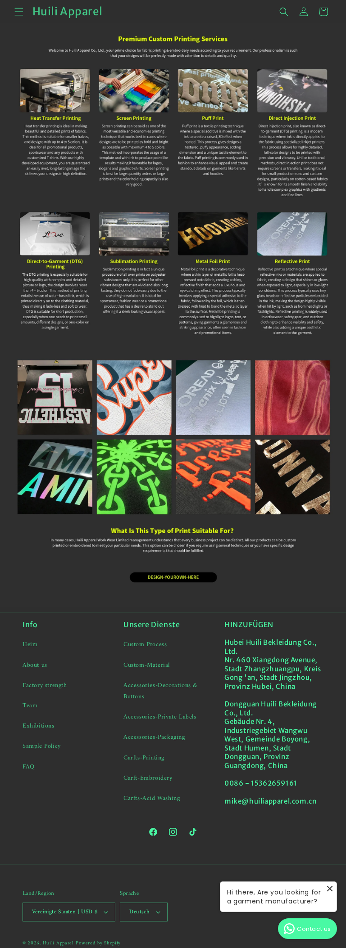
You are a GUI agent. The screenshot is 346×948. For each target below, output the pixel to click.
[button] (19, 12)
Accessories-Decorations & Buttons (160, 691)
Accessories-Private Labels (159, 717)
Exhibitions (39, 726)
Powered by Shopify (98, 943)
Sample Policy (42, 746)
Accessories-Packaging (154, 737)
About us (35, 665)
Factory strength (45, 685)
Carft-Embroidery (148, 778)
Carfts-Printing (143, 758)
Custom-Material (146, 665)
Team (30, 705)
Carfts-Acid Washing (151, 798)
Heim (30, 644)
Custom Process (145, 644)
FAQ (29, 767)
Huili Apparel (58, 943)
